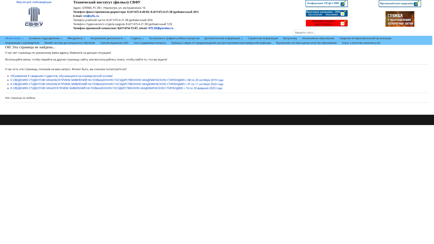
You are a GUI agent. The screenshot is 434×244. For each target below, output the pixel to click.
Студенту (136, 38)
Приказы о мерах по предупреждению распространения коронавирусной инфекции (221, 42)
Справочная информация (263, 38)
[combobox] (314, 32)
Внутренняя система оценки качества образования (306, 42)
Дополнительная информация (222, 38)
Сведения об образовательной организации (365, 38)
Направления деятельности (106, 38)
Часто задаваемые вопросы (150, 42)
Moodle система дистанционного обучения (69, 42)
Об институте (13, 38)
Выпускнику (290, 38)
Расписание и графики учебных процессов (174, 38)
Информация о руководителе (22, 42)
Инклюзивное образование (318, 38)
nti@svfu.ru (91, 16)
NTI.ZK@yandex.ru (160, 28)
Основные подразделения (44, 38)
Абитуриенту (74, 38)
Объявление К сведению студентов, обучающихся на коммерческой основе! (62, 76)
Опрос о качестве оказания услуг (361, 42)
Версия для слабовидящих (34, 2)
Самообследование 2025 (114, 42)
